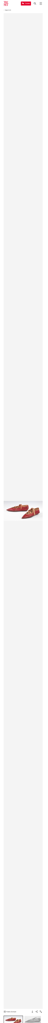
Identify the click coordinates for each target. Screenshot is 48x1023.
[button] (23, 511)
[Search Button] (35, 3)
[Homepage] (6, 3)
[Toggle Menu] (41, 3)
